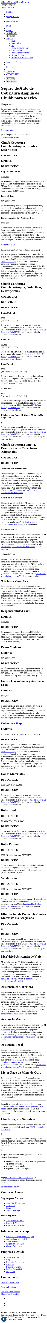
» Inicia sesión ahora (10, 137)
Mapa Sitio (10, 1271)
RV (12, 45)
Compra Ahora (7, 130)
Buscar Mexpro (12, 21)
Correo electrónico (8, 1287)
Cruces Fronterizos (14, 1246)
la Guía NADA (14, 332)
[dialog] (3, 1319)
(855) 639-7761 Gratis (10, 1283)
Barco (8, 1208)
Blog (8, 1260)
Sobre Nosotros (12, 1257)
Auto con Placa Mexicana (22, 57)
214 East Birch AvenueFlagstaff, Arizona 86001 (11, 1293)
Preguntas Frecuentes (15, 1262)
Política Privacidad (14, 1269)
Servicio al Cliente (13, 62)
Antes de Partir (12, 1241)
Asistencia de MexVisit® (16, 1239)
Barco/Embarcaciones (20, 53)
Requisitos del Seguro (15, 1244)
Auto (13, 41)
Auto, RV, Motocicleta (15, 1203)
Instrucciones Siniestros (10, 1187)
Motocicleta (16, 43)
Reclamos (10, 67)
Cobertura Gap (8, 245)
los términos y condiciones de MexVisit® (19, 491)
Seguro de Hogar (13, 1210)
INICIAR (10, 36)
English (9, 12)
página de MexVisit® (10, 490)
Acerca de (10, 72)
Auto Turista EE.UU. (20, 48)
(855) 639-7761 (7, 7)
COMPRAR (11, 33)
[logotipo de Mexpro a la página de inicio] (15, 2)
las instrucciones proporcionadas (18, 1177)
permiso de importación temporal (14, 571)
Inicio (8, 26)
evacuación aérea (8, 539)
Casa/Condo (16, 50)
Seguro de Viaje (12, 1223)
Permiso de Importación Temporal (20, 1237)
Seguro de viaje (17, 55)
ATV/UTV (10, 1205)
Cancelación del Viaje (15, 1225)
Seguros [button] (9, 38)
